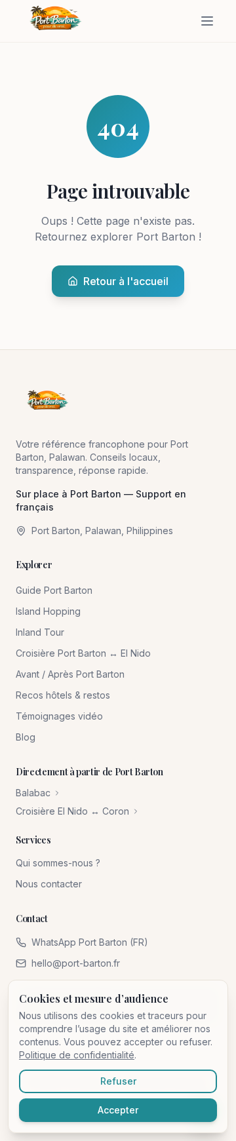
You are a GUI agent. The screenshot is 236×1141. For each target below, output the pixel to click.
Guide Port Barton (54, 590)
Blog (25, 737)
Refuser (118, 1081)
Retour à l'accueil (125, 281)
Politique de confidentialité (76, 1054)
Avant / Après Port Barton (70, 674)
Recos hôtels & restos (63, 695)
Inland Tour (40, 632)
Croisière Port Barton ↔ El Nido (83, 653)
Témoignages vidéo (59, 716)
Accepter (118, 1109)
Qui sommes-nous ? (58, 862)
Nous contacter (49, 883)
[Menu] (207, 21)
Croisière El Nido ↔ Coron (72, 811)
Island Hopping (48, 611)
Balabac (33, 792)
